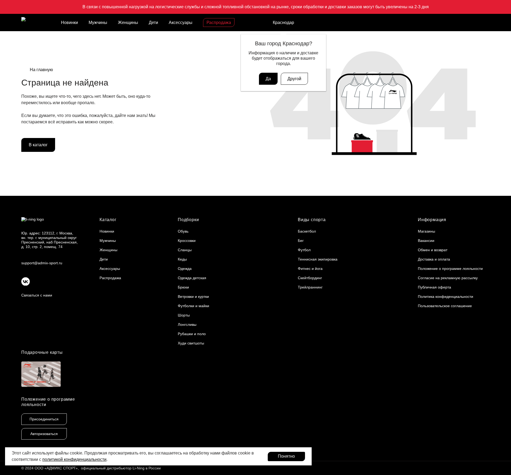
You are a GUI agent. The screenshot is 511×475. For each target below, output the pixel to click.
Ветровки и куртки (193, 296)
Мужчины (98, 22)
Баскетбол (307, 231)
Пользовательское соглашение (445, 306)
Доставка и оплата (434, 259)
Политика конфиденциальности (445, 296)
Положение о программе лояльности (450, 268)
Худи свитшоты (191, 343)
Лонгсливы (187, 324)
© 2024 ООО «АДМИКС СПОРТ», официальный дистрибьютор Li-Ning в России (91, 468)
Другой (294, 78)
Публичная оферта (434, 287)
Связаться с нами (36, 295)
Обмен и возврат (432, 250)
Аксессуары (180, 22)
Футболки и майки (193, 306)
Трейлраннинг (310, 287)
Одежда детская (192, 278)
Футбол (304, 250)
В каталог (38, 145)
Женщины (128, 22)
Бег (301, 240)
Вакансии (426, 240)
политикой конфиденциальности (74, 459)
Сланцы (185, 250)
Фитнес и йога (310, 268)
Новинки (69, 22)
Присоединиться (44, 419)
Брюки (183, 287)
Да (268, 78)
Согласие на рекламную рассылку (448, 278)
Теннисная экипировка (317, 259)
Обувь (183, 231)
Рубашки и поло (192, 334)
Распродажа (219, 22)
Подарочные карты (42, 352)
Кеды (182, 259)
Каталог (108, 219)
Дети (153, 22)
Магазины (426, 231)
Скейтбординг (310, 278)
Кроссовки (187, 240)
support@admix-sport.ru (41, 263)
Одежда (185, 268)
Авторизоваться (44, 434)
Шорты (184, 315)
